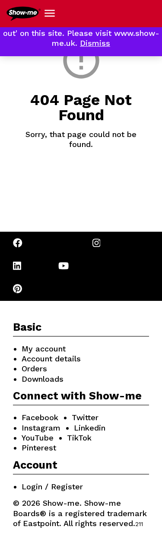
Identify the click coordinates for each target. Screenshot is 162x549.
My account (44, 348)
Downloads (43, 378)
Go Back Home (81, 181)
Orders (34, 368)
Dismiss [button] (95, 43)
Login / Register (52, 486)
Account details (51, 358)
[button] (49, 13)
